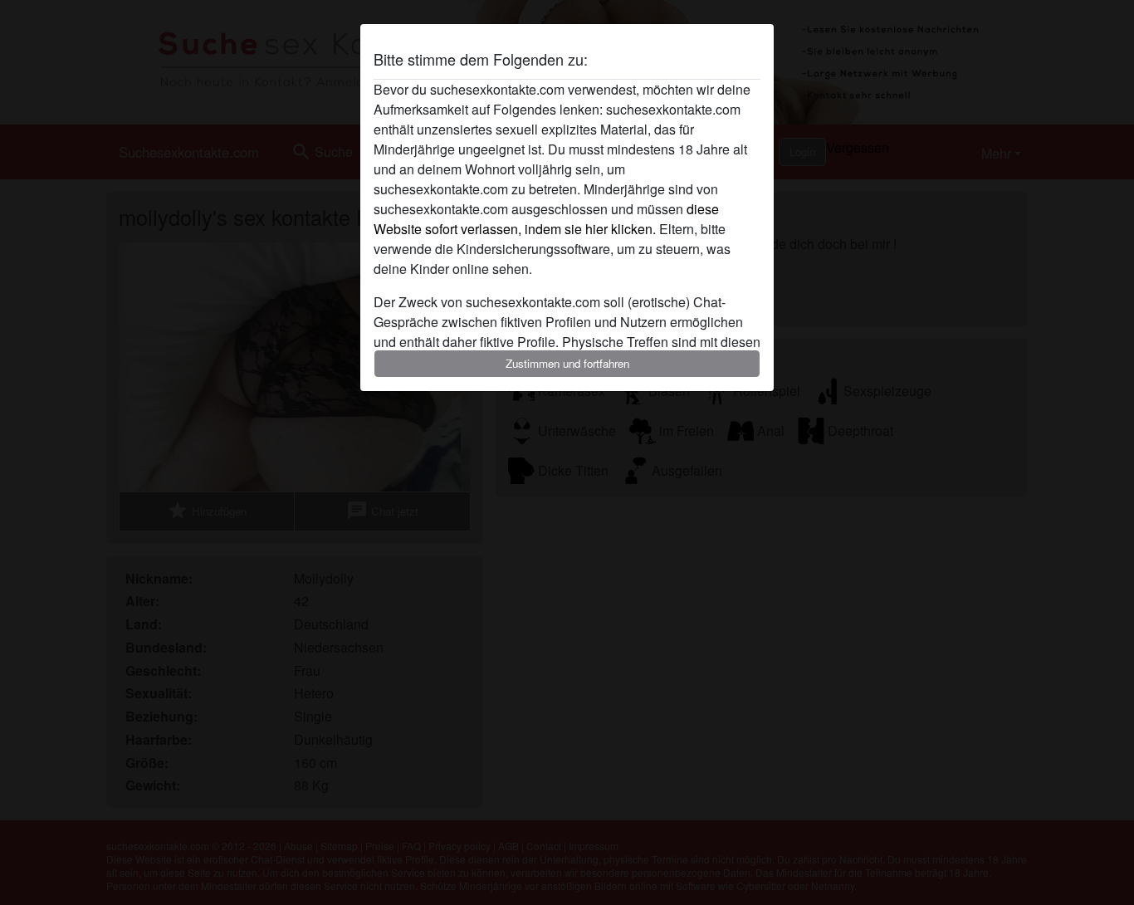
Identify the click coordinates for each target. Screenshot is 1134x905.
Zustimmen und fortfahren (567, 363)
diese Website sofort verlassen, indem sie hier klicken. (546, 218)
